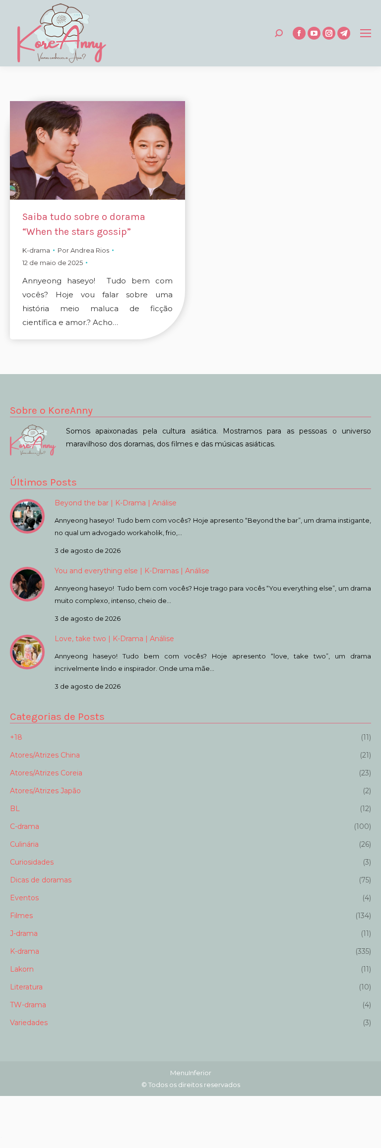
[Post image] (27, 516)
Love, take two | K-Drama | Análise (114, 638)
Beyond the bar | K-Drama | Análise (116, 502)
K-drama (36, 250)
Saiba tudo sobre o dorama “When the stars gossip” (83, 224)
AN (1, 1137)
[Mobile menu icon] (365, 33)
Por (83, 250)
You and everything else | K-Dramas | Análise (132, 570)
